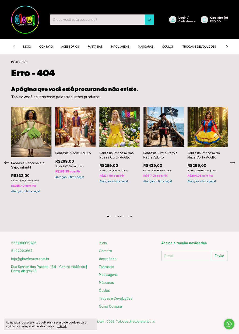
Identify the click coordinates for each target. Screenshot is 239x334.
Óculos (168, 47)
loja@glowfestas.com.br (30, 259)
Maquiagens (120, 47)
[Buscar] (149, 19)
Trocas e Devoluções (199, 47)
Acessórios (70, 47)
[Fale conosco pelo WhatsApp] (229, 324)
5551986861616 (23, 243)
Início (26, 47)
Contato (46, 47)
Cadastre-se (186, 21)
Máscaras (146, 47)
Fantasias (95, 47)
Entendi (62, 326)
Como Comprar (110, 306)
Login (182, 18)
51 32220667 (21, 251)
